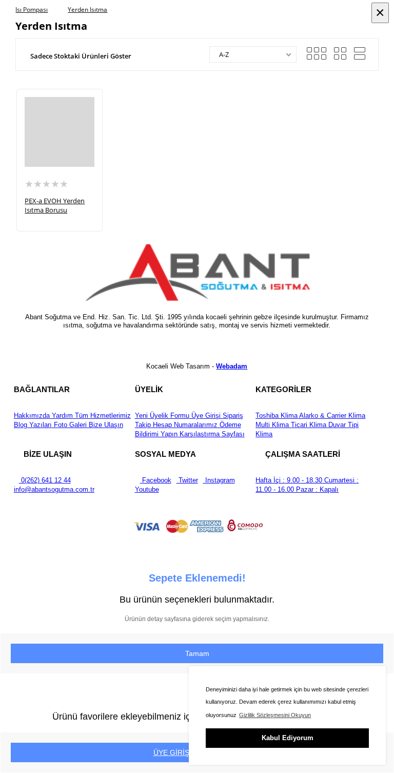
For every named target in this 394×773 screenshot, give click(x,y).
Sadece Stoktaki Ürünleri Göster (80, 56)
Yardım (61, 415)
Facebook (155, 480)
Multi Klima (272, 425)
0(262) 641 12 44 (45, 480)
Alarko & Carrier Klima (331, 415)
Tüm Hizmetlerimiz (102, 415)
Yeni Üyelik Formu (162, 415)
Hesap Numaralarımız (184, 425)
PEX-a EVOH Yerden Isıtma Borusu (55, 205)
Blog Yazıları (33, 425)
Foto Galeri (69, 425)
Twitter (187, 480)
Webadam (231, 366)
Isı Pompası (31, 9)
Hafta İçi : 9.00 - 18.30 (288, 480)
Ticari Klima (307, 425)
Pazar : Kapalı (316, 489)
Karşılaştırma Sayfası (211, 434)
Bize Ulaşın (105, 425)
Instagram (219, 480)
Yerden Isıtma (87, 9)
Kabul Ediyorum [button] (287, 738)
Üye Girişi (206, 415)
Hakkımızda (32, 415)
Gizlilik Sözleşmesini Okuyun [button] (275, 715)
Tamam (197, 653)
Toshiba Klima (276, 415)
